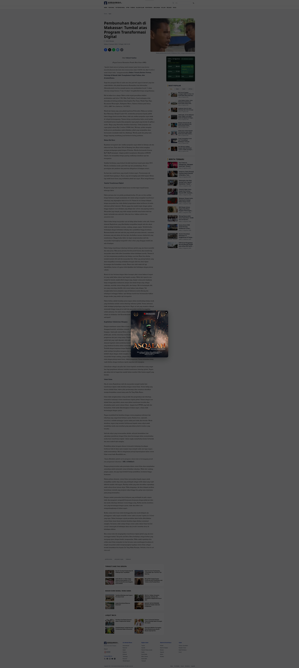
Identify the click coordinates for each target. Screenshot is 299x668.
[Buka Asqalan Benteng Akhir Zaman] (149, 334)
